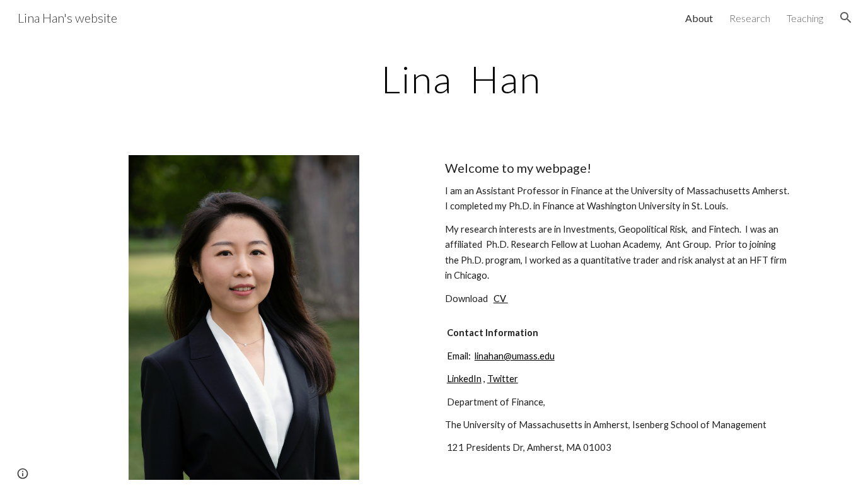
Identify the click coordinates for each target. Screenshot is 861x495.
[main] (461, 79)
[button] (846, 18)
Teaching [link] (805, 18)
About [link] (699, 18)
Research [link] (749, 18)
